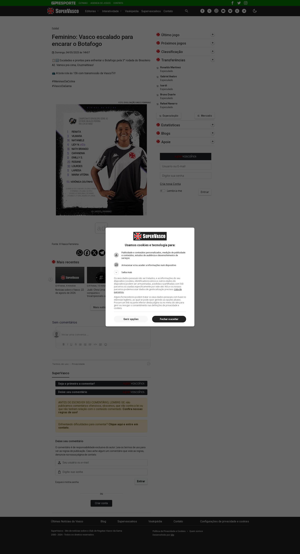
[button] (150, 272)
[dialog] (150, 277)
